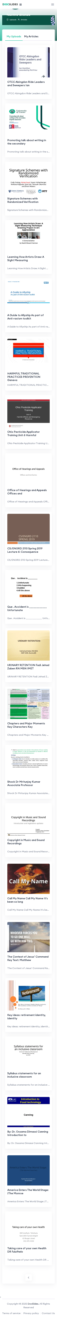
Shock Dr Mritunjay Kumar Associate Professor (23, 783)
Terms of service (11, 1313)
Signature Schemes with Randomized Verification (22, 200)
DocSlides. (33, 1303)
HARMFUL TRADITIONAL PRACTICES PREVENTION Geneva (23, 377)
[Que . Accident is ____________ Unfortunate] (28, 588)
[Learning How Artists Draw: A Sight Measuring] (28, 234)
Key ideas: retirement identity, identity (26, 1016)
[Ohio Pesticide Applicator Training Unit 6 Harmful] (28, 413)
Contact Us (48, 1313)
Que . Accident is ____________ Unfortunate (27, 608)
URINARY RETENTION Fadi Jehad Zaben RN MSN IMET (28, 666)
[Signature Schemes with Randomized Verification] (28, 180)
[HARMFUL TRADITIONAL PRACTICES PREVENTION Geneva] (28, 350)
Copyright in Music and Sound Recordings (26, 841)
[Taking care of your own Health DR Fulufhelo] (28, 1229)
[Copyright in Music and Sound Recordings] (28, 821)
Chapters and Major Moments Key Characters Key (26, 725)
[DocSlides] (10, 4)
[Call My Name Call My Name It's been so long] (28, 879)
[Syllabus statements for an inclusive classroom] (28, 1050)
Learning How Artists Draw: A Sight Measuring (25, 258)
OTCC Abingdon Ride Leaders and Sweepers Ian (26, 83)
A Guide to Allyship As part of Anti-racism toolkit (25, 316)
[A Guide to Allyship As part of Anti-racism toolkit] (28, 292)
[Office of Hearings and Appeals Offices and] (28, 471)
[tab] (14, 36)
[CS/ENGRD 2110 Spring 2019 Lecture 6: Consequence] (28, 530)
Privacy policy (31, 1313)
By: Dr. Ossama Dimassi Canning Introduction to (27, 1133)
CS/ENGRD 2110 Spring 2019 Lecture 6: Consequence (25, 550)
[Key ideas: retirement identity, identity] (28, 996)
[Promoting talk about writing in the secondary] (28, 117)
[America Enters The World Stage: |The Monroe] (28, 1171)
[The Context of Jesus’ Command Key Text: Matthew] (28, 938)
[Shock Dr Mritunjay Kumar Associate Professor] (28, 759)
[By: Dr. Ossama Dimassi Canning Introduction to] (28, 1113)
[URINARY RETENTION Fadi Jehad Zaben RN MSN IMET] (28, 646)
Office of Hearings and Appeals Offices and (27, 491)
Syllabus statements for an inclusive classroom (24, 1075)
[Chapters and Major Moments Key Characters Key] (28, 705)
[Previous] (28, 1277)
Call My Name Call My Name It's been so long (27, 900)
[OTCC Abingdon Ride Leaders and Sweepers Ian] (28, 63)
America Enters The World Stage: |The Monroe (28, 1191)
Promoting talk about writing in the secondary (26, 142)
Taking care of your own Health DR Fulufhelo (26, 1250)
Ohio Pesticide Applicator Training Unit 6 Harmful (23, 433)
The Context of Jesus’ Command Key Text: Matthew (28, 958)
